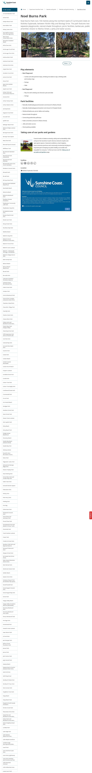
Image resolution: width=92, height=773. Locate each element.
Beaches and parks (51, 9)
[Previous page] (22, 44)
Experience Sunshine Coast (36, 9)
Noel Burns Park (81, 9)
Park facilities (27, 101)
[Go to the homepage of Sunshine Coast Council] (14, 2)
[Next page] (88, 44)
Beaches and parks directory (66, 9)
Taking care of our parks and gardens (38, 132)
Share (66, 63)
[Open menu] (88, 3)
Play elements (27, 69)
